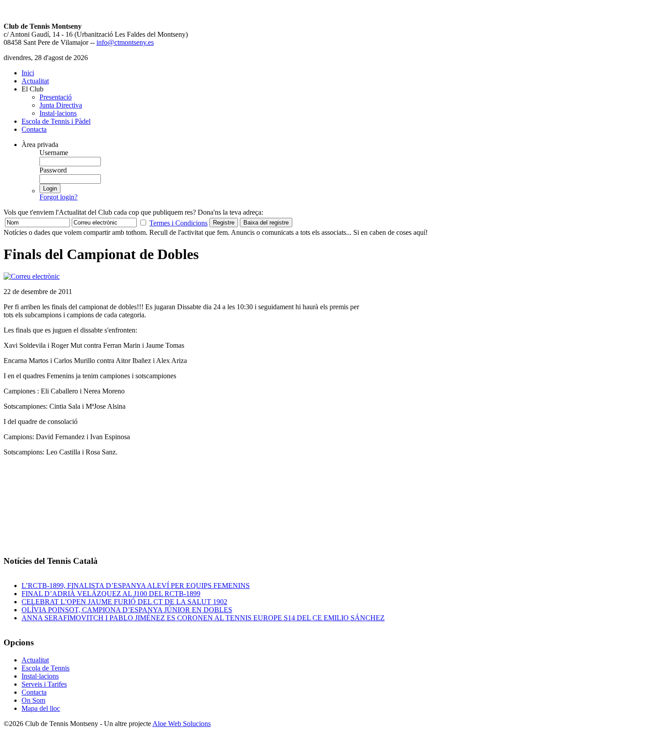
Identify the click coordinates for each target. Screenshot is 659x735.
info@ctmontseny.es (125, 42)
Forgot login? (58, 197)
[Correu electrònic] (32, 276)
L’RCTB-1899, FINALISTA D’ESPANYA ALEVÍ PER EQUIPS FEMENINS (136, 585)
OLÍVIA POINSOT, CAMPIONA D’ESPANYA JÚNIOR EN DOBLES (127, 610)
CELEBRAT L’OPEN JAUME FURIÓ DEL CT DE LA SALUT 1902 (124, 601)
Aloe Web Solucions (181, 723)
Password (53, 170)
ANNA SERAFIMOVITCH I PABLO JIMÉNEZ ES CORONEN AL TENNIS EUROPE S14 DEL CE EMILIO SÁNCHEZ (203, 618)
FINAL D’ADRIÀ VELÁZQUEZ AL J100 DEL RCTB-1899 (111, 593)
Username (53, 152)
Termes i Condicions (178, 223)
